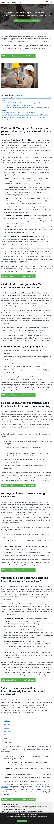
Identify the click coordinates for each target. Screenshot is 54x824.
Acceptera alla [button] (22, 820)
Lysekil (6, 717)
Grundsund (7, 724)
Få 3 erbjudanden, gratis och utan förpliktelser (27, 21)
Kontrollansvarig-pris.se (11, 2)
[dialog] (27, 818)
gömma (21, 95)
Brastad (6, 728)
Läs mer (41, 818)
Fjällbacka (7, 721)
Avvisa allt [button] (33, 820)
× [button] (52, 814)
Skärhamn (7, 731)
